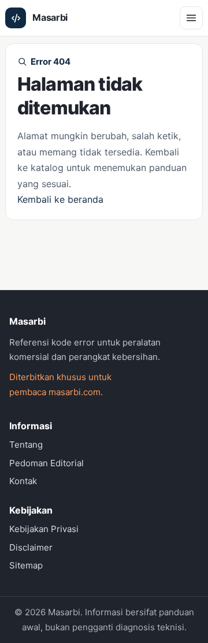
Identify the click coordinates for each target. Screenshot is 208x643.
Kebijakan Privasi (44, 528)
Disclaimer (31, 547)
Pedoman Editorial (46, 463)
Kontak (23, 480)
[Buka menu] (191, 17)
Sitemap (26, 565)
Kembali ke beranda (60, 199)
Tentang (26, 444)
